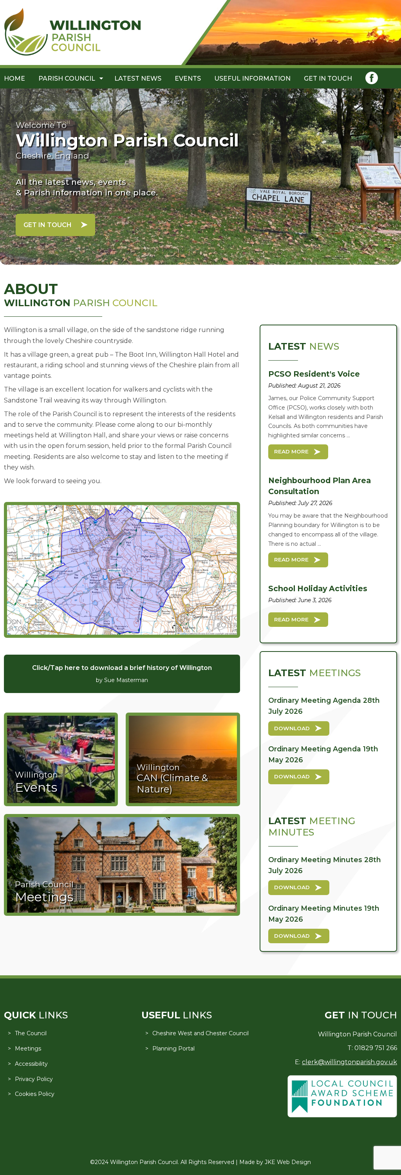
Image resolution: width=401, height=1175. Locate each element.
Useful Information (252, 78)
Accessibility (31, 1063)
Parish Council (66, 78)
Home (14, 78)
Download (292, 728)
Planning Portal (173, 1048)
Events (188, 78)
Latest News (137, 78)
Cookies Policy (34, 1093)
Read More (291, 451)
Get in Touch (328, 78)
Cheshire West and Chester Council (200, 1033)
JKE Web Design (288, 1162)
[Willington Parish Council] (72, 54)
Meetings (28, 1048)
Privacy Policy (34, 1079)
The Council (31, 1033)
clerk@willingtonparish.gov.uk (349, 1062)
